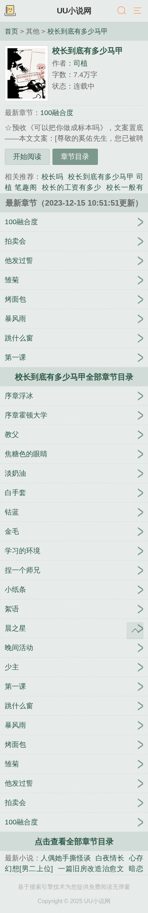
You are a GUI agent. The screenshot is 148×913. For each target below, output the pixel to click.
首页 (11, 31)
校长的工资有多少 (72, 187)
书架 (10, 11)
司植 (80, 63)
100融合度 (56, 113)
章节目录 (75, 157)
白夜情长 (110, 858)
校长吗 (52, 177)
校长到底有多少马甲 (77, 31)
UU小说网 (74, 10)
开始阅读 (27, 157)
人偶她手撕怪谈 (66, 858)
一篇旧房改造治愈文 (91, 869)
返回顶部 (135, 630)
